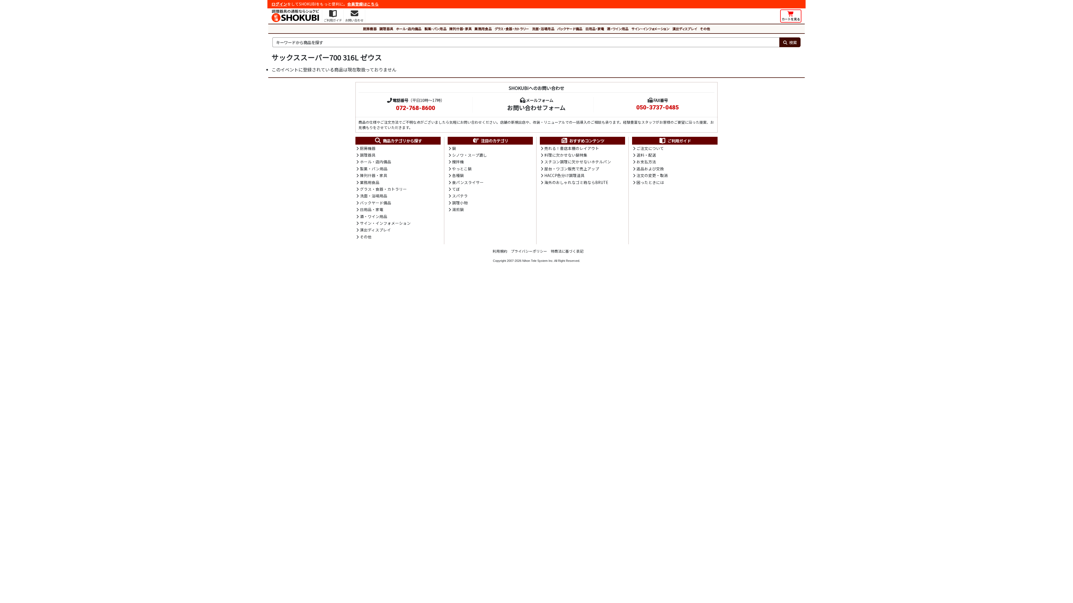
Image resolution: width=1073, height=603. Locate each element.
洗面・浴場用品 (543, 28)
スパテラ (460, 195)
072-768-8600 (415, 108)
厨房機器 (370, 28)
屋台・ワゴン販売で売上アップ (571, 168)
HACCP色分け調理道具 (564, 175)
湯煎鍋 (458, 209)
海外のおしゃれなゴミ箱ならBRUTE (576, 182)
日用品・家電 (594, 28)
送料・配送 (646, 155)
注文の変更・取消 (652, 175)
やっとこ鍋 (462, 168)
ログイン (279, 4)
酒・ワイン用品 (617, 28)
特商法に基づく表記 (567, 251)
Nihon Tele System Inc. (538, 260)
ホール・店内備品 (409, 28)
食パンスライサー (468, 182)
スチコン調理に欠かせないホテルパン (577, 161)
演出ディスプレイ (684, 28)
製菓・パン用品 (435, 28)
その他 (705, 28)
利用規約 (500, 251)
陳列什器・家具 (460, 28)
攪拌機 (458, 161)
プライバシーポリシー (529, 251)
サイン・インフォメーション (651, 28)
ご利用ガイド (679, 140)
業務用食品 (483, 28)
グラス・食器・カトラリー (512, 28)
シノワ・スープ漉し (469, 155)
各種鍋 (458, 175)
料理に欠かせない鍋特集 (565, 155)
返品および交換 (650, 168)
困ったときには (650, 182)
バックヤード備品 (570, 28)
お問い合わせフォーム (536, 107)
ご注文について (650, 148)
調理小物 (460, 202)
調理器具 (386, 28)
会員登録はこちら (363, 4)
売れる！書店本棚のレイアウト (571, 148)
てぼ (456, 189)
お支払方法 (646, 161)
